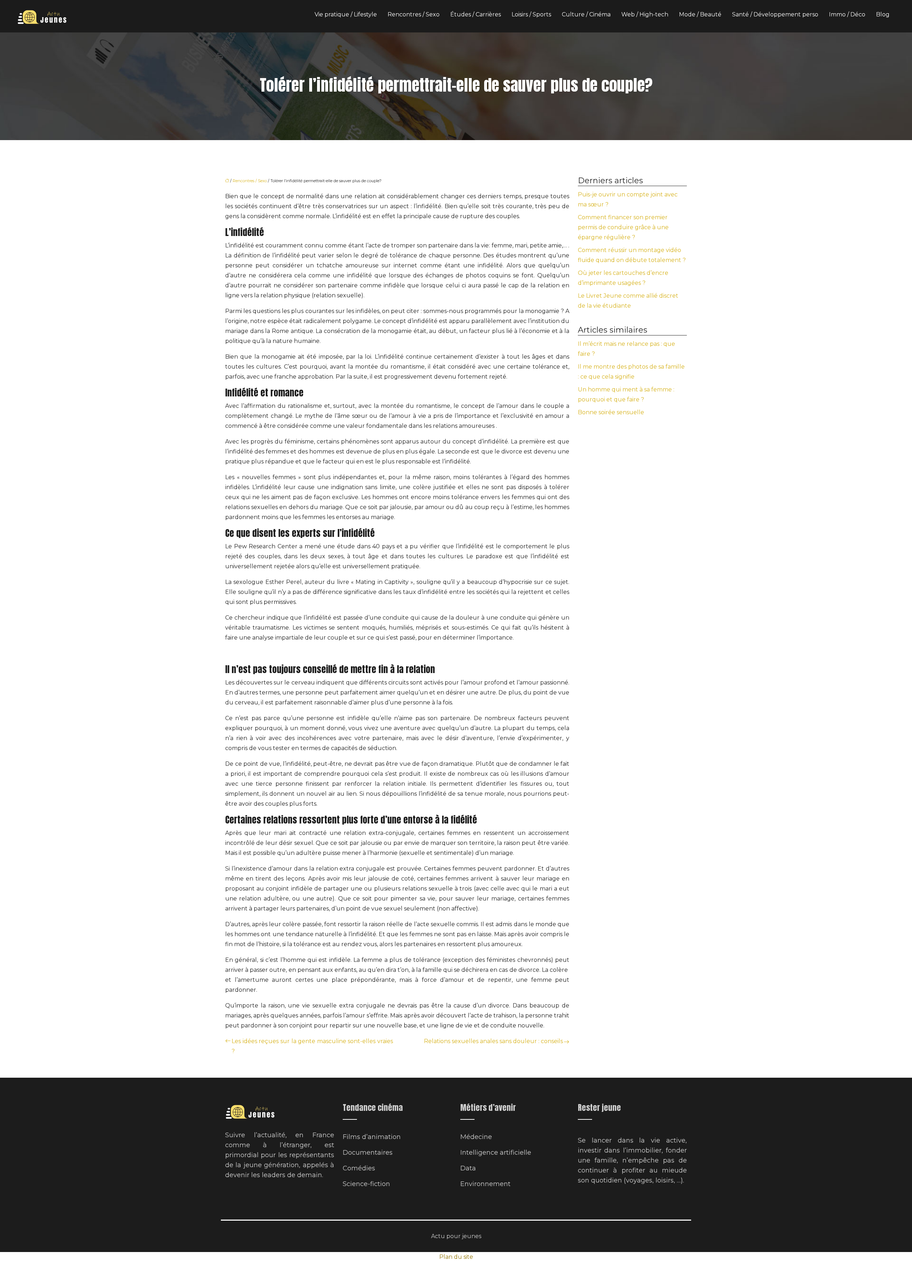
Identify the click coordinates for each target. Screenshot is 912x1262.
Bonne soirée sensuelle (611, 412)
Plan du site (456, 1256)
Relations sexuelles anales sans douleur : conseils (493, 1041)
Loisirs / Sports (531, 14)
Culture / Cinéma (586, 14)
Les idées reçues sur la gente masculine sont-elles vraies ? (312, 1046)
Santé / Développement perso (775, 14)
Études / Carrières (475, 14)
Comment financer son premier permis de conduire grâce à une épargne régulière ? (623, 227)
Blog (883, 14)
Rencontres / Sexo (414, 14)
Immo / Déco (847, 14)
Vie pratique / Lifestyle (346, 14)
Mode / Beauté (700, 14)
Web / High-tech (644, 14)
